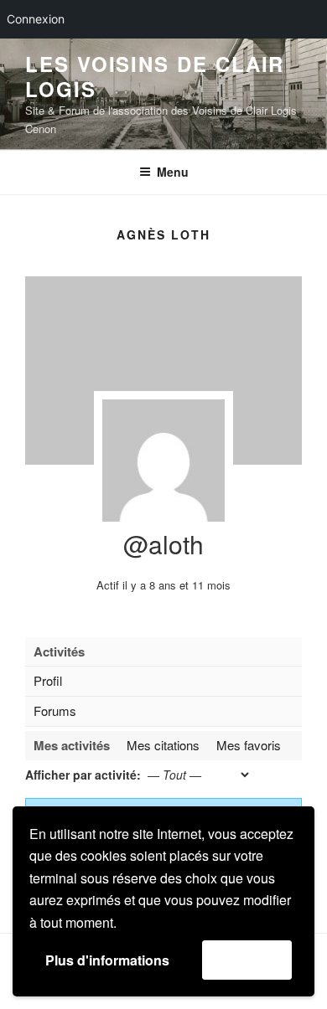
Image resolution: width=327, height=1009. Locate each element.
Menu (173, 171)
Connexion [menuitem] (36, 19)
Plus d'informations (107, 960)
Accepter (247, 959)
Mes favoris (248, 745)
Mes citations (163, 745)
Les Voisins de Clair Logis (154, 76)
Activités (59, 651)
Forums (55, 710)
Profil (48, 680)
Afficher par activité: (83, 774)
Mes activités (72, 745)
